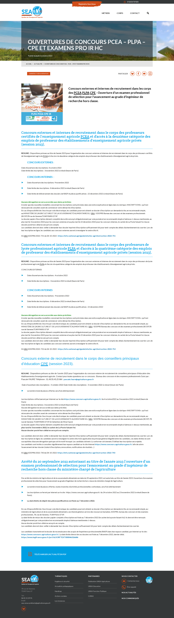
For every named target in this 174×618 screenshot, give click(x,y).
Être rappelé (131, 587)
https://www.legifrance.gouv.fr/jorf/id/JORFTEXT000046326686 (49, 537)
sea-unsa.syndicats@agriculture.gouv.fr (35, 603)
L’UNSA (91, 596)
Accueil (29, 64)
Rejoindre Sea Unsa (87, 4)
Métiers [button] (106, 13)
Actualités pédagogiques (64, 586)
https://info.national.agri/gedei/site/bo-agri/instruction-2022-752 (87, 349)
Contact (135, 13)
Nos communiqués (130, 598)
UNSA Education (94, 586)
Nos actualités (129, 592)
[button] (148, 13)
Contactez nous (133, 581)
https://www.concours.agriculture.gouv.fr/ (82, 399)
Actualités (38, 64)
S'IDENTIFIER (132, 2)
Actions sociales (61, 596)
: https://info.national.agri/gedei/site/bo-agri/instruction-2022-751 (86, 236)
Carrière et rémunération (38, 73)
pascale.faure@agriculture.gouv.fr (79, 379)
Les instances (60, 601)
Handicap (58, 591)
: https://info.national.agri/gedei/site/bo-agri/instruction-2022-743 (86, 453)
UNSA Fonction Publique (97, 591)
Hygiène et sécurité (62, 581)
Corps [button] (120, 13)
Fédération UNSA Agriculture (99, 581)
